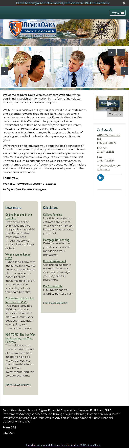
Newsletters (13, 207)
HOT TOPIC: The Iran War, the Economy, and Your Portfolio (20, 338)
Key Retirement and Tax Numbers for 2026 (19, 300)
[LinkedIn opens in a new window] (100, 177)
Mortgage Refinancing (56, 240)
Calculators (50, 207)
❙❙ (121, 52)
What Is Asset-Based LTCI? (17, 256)
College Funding (52, 214)
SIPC (108, 410)
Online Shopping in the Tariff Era (18, 216)
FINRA (94, 410)
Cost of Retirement (54, 261)
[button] (118, 13)
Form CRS (9, 427)
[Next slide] (124, 71)
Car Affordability (52, 286)
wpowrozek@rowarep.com (109, 167)
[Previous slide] (4, 71)
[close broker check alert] (124, 3)
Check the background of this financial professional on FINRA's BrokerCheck (62, 3)
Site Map (8, 433)
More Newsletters (18, 384)
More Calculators (55, 302)
